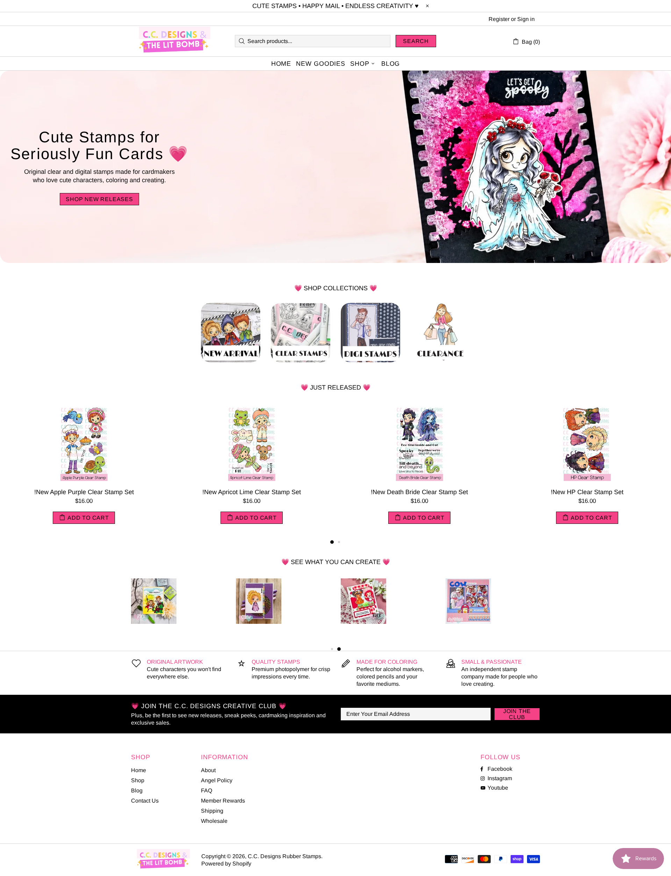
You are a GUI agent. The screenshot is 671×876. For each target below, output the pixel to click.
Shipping (212, 811)
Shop (137, 780)
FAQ (206, 790)
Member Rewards (223, 801)
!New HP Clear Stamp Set (587, 492)
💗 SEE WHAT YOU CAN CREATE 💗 (335, 561)
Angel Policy (216, 780)
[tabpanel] (84, 471)
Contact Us (145, 801)
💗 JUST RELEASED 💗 (335, 387)
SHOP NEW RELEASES (99, 199)
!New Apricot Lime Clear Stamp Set (251, 492)
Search (416, 41)
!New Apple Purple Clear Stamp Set (84, 492)
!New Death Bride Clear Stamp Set (419, 492)
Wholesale (214, 821)
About (208, 770)
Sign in (526, 19)
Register (499, 19)
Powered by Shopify (226, 864)
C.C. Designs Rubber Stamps (174, 41)
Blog (137, 790)
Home (138, 770)
